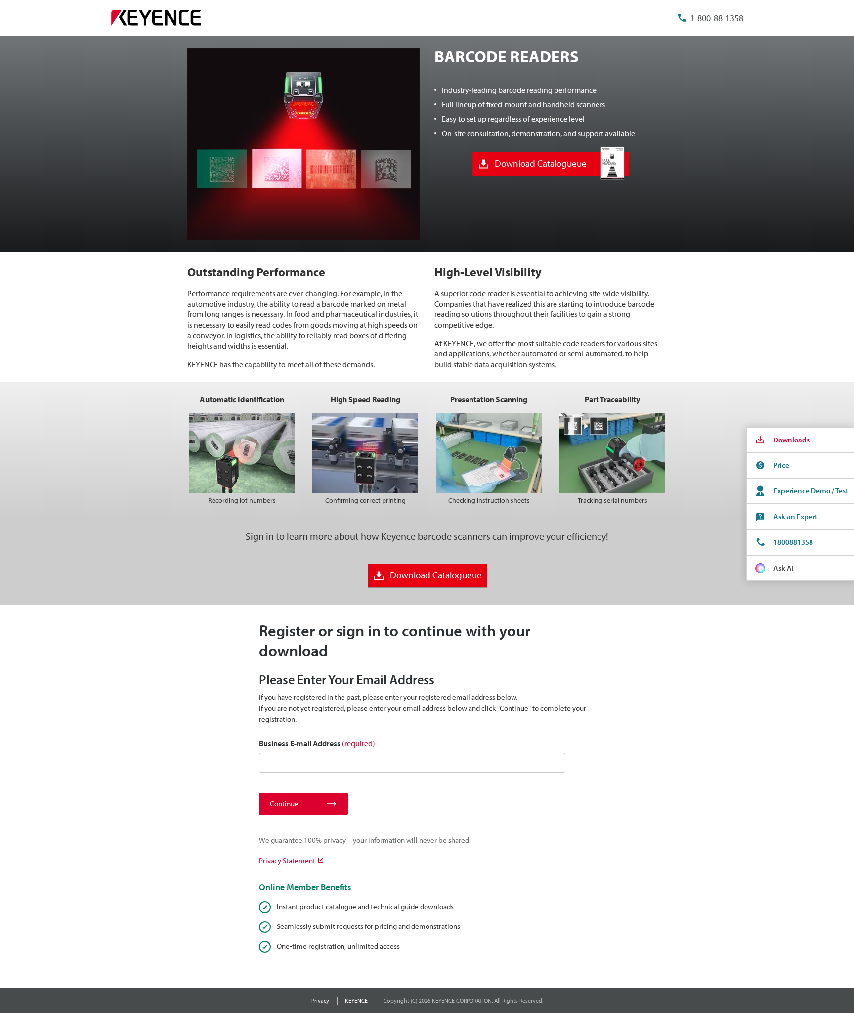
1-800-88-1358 (716, 18)
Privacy (320, 1000)
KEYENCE (356, 1000)
